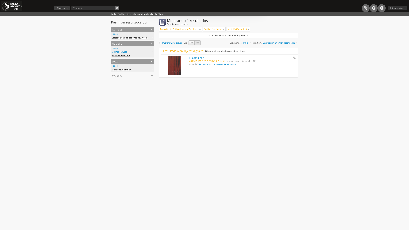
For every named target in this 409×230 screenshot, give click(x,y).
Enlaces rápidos (382, 8)
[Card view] (192, 42)
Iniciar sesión (396, 8)
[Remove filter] (200, 29)
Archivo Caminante (121, 55)
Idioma (374, 8)
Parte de (117, 29)
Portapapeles (366, 8)
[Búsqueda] (117, 8)
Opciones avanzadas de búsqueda (228, 35)
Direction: (257, 42)
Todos (115, 33)
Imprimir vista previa (172, 42)
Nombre (117, 43)
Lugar (115, 61)
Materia (117, 75)
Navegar (61, 8)
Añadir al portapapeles (294, 57)
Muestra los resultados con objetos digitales (227, 51)
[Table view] (197, 42)
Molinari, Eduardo (120, 51)
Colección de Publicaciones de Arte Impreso (132, 37)
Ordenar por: (236, 42)
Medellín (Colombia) (121, 69)
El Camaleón (196, 58)
